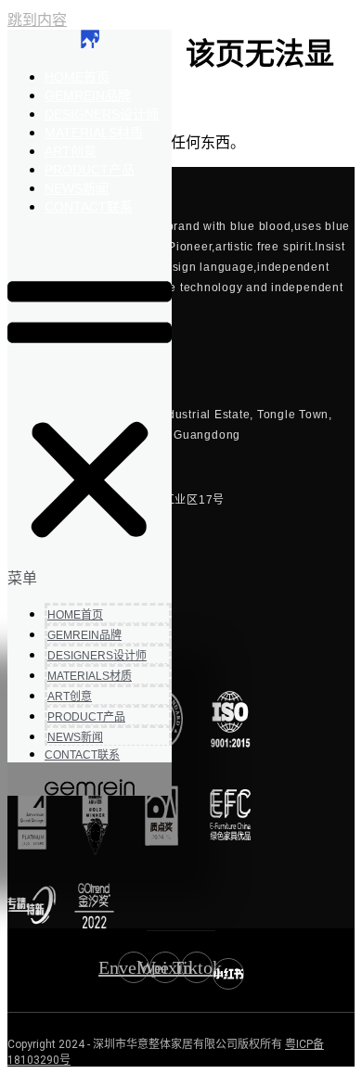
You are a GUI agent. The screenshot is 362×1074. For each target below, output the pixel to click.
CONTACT (89, 206)
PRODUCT (90, 169)
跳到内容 (37, 20)
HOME (77, 77)
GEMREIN (88, 95)
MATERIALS (94, 132)
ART (71, 151)
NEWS (77, 188)
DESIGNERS (102, 114)
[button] (89, 409)
